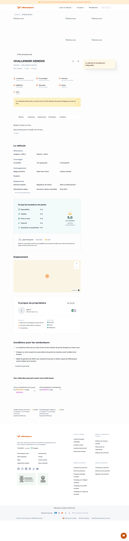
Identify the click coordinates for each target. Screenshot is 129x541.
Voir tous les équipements (22, 192)
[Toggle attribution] (79, 290)
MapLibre (74, 290)
